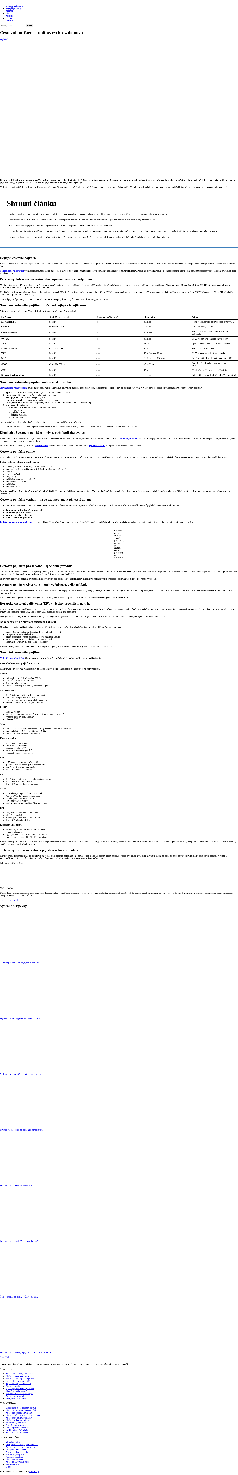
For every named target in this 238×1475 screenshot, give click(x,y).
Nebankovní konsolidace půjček (19, 1393)
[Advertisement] (119, 61)
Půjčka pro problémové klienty (19, 1418)
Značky (9, 18)
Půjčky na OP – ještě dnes (17, 1432)
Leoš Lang (34, 1471)
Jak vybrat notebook (14, 1442)
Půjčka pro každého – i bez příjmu (20, 1447)
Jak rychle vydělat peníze (16, 1423)
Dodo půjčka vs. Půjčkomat (18, 1427)
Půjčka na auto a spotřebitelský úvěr (21, 1410)
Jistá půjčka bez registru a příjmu (20, 1378)
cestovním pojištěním (128, 438)
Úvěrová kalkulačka (14, 6)
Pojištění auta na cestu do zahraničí (16, 522)
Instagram (10, 900)
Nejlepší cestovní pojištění (12, 271)
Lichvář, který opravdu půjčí (18, 1381)
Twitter (3, 900)
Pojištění (9, 16)
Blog (17, 900)
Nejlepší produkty (13, 8)
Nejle (2, 658)
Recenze (9, 11)
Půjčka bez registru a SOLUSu (19, 1413)
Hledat (29, 26)
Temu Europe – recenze (16, 1425)
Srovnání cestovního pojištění (13, 388)
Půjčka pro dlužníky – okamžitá (19, 1373)
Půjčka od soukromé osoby (17, 1376)
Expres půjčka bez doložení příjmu (21, 1408)
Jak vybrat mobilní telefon (17, 1449)
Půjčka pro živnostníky (15, 1396)
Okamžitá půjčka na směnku (18, 1391)
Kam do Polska (12, 1464)
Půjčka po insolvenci (15, 1386)
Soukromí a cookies (14, 1457)
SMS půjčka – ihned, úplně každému (22, 1444)
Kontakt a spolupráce (15, 1454)
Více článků (5, 1357)
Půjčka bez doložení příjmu (17, 1420)
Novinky (9, 21)
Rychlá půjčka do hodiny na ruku (20, 1388)
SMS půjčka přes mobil (16, 1398)
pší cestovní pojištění (14, 658)
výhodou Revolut (97, 445)
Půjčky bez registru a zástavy (18, 1383)
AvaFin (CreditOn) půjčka (17, 1430)
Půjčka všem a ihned (14, 1459)
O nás (8, 1467)
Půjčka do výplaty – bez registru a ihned (23, 1415)
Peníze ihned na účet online (17, 1452)
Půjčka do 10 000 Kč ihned (17, 1462)
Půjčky (9, 13)
